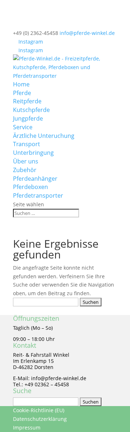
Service (22, 127)
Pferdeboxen (30, 187)
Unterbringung (33, 153)
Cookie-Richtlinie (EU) (38, 410)
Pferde (22, 93)
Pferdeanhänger (35, 179)
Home (21, 84)
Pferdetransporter (38, 195)
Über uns (25, 161)
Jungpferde (28, 118)
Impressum (26, 427)
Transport (26, 144)
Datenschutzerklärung (40, 418)
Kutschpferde (31, 110)
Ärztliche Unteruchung (43, 136)
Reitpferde (27, 101)
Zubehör (24, 170)
